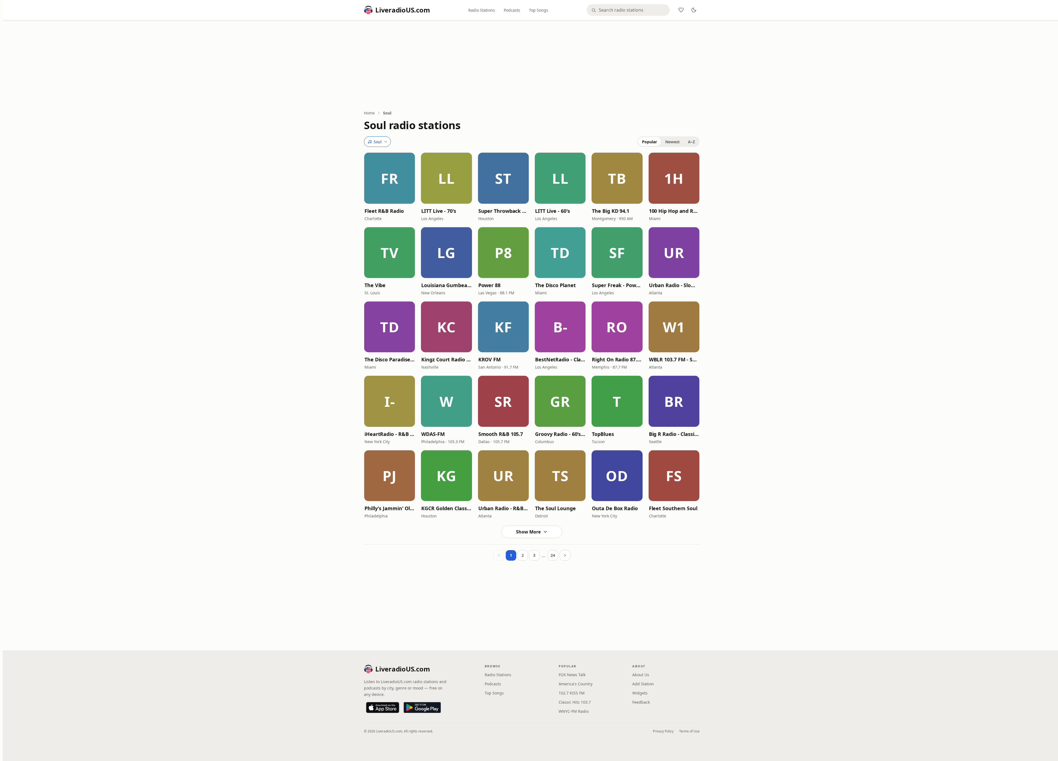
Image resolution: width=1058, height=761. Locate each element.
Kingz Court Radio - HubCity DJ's (446, 359)
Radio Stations (481, 10)
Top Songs (538, 10)
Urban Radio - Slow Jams (674, 285)
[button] (389, 178)
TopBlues (603, 434)
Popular (649, 141)
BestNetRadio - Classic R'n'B (560, 359)
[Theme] (694, 10)
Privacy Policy (663, 731)
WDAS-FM (433, 434)
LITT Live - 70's (438, 211)
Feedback (641, 702)
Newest (672, 141)
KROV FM (489, 359)
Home (369, 113)
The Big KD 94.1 (610, 211)
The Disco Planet (555, 285)
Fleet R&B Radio (384, 211)
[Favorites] (681, 10)
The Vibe (375, 285)
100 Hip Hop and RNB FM (674, 211)
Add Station (643, 683)
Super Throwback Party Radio (503, 211)
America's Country (575, 683)
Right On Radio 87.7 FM (617, 359)
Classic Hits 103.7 (575, 702)
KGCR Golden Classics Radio (446, 508)
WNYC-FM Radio (574, 711)
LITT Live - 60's (552, 211)
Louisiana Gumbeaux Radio (446, 285)
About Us (640, 674)
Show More (528, 532)
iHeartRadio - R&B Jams (389, 434)
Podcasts (512, 10)
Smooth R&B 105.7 (500, 434)
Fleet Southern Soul (673, 508)
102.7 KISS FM (572, 693)
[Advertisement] (532, 65)
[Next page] (565, 555)
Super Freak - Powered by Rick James (617, 285)
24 (553, 555)
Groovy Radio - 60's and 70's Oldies (560, 434)
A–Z (691, 141)
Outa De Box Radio (615, 508)
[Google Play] (422, 707)
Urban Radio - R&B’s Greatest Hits (503, 508)
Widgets (640, 693)
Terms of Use (689, 731)
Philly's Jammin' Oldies (389, 508)
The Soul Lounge (555, 508)
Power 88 (489, 285)
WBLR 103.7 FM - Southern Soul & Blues (674, 359)
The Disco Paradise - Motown (389, 359)
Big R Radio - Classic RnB (674, 434)
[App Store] (382, 707)
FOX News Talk (572, 674)
